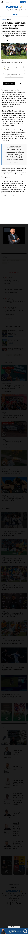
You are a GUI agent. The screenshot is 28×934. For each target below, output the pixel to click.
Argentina (9, 10)
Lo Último (4, 10)
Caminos (12, 2)
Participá (23, 2)
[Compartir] (20, 83)
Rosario (23, 10)
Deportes (7, 2)
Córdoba (16, 10)
